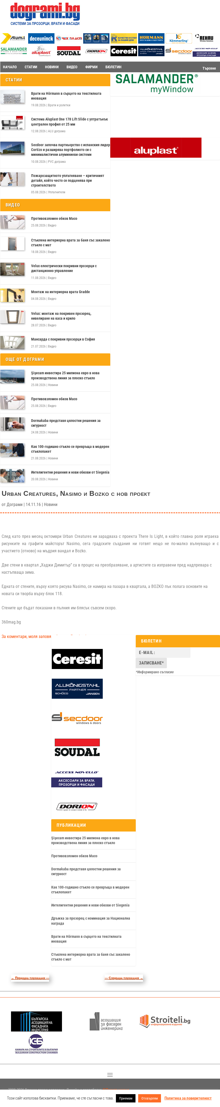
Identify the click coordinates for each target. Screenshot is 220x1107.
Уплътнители (56, 192)
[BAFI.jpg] (36, 1030)
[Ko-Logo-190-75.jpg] (179, 42)
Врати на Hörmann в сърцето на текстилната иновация (66, 95)
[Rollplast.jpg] (124, 42)
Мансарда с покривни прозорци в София (63, 339)
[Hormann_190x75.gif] (151, 42)
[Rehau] (206, 42)
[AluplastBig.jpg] (155, 156)
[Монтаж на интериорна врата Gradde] (12, 295)
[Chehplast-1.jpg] (69, 42)
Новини (53, 385)
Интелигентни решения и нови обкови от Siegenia (70, 472)
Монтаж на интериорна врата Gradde (60, 292)
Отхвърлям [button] (149, 1098)
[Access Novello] (76, 786)
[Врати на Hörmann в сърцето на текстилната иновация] (12, 97)
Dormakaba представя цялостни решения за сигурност (66, 423)
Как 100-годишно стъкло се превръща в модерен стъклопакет (70, 449)
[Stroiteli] (164, 1030)
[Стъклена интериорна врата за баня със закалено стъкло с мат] (12, 243)
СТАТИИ (31, 67)
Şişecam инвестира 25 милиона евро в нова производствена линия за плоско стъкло (65, 375)
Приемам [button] (125, 1098)
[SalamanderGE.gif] (155, 92)
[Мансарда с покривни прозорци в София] (12, 342)
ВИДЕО (72, 67)
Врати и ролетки (59, 105)
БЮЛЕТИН (113, 67)
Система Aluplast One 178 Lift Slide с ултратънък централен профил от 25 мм (69, 121)
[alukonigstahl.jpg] (151, 54)
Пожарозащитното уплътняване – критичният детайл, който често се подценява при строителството (67, 180)
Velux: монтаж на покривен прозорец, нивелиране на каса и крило (61, 315)
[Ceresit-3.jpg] (124, 54)
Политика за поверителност (188, 1098)
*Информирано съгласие (155, 672)
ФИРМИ (91, 67)
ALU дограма (56, 131)
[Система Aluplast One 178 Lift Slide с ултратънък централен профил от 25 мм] (12, 122)
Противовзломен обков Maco (54, 218)
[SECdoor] (179, 54)
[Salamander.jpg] (14, 54)
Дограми (15, 504)
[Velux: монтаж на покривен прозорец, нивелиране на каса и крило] (12, 317)
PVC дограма (57, 162)
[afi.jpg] (106, 1030)
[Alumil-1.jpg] (14, 42)
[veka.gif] (96, 42)
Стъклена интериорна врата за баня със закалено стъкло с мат (70, 242)
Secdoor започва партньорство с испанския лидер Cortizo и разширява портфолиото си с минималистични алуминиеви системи (70, 150)
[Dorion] (96, 55)
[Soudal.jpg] (69, 54)
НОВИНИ (51, 67)
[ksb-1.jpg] (36, 1052)
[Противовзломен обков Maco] (12, 222)
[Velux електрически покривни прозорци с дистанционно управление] (12, 269)
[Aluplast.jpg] (41, 54)
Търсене (209, 68)
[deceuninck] (41, 42)
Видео (52, 225)
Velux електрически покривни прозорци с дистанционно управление (64, 268)
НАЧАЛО (10, 67)
